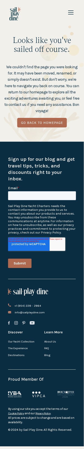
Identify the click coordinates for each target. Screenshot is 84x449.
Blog (47, 355)
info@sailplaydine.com (30, 312)
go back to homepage (42, 123)
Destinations (16, 355)
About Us (50, 341)
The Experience (18, 348)
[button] (69, 12)
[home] (15, 13)
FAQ (46, 348)
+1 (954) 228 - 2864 (28, 305)
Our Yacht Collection (21, 341)
